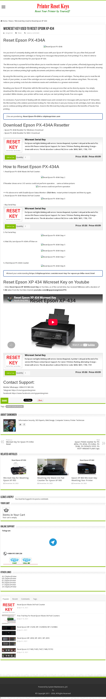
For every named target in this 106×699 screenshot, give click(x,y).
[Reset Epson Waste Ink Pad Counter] (9, 608)
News (11, 21)
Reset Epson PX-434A (15, 406)
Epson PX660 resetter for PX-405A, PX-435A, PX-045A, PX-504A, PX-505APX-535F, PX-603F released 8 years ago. (87, 444)
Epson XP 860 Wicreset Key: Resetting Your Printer (84, 479)
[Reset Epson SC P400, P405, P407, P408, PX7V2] (9, 652)
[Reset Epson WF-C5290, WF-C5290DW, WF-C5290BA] (9, 630)
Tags (35, 599)
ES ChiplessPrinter (9, 581)
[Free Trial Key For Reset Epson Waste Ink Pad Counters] (9, 619)
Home (4, 21)
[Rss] (53, 690)
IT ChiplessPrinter (9, 585)
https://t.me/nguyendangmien (23, 390)
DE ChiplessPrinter (9, 578)
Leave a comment (33, 33)
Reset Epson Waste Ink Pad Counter (31, 605)
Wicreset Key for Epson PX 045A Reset (20, 442)
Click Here (51, 193)
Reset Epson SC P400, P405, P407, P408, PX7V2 (35, 649)
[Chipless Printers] (53, 8)
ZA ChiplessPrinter (9, 587)
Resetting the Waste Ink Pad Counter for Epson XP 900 (50, 479)
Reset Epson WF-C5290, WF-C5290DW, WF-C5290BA (37, 627)
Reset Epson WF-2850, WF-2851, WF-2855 (33, 638)
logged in (29, 499)
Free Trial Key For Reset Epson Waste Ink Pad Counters (38, 616)
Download (39, 130)
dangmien (9, 33)
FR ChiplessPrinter (9, 583)
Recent (15, 599)
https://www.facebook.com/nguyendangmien (30, 393)
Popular (6, 599)
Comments (25, 599)
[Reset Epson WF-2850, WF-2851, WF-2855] (9, 641)
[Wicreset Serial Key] (13, 145)
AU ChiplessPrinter (9, 576)
